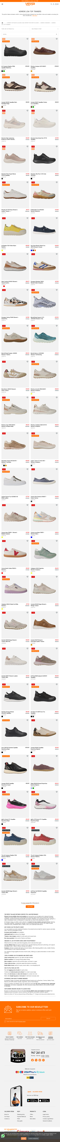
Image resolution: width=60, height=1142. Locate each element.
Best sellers (33, 1118)
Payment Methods (21, 1116)
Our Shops (7, 1116)
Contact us (7, 1118)
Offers (31, 1114)
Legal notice (46, 1114)
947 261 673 (38, 1052)
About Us (6, 1114)
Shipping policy (21, 1114)
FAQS (18, 1118)
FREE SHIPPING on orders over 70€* (30, 1)
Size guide (19, 1121)
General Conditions (47, 1121)
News (31, 1116)
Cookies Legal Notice (48, 1118)
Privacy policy (46, 1116)
